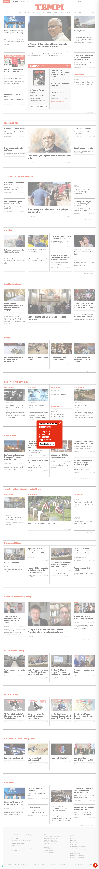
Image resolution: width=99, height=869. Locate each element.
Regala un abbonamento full (77, 855)
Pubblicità (73, 840)
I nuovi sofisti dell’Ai (59, 758)
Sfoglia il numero (37, 107)
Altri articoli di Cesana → (89, 327)
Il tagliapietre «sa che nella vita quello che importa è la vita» (83, 504)
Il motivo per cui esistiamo (14, 129)
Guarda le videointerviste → (89, 639)
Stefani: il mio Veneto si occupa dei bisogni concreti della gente (83, 463)
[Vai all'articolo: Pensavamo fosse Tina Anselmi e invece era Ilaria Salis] (84, 241)
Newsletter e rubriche (65, 12)
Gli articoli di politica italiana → (88, 273)
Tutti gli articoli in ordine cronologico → (87, 825)
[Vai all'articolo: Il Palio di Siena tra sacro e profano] (38, 348)
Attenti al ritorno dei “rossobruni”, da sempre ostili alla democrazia (60, 258)
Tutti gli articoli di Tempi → (89, 219)
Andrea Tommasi (54, 98)
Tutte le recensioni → (90, 532)
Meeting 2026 (22, 12)
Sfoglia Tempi (77, 12)
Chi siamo (72, 835)
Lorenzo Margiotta (78, 577)
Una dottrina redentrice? (13, 758)
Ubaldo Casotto (31, 162)
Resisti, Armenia (80, 31)
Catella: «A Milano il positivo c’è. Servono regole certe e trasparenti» (84, 551)
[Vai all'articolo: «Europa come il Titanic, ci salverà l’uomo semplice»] (84, 607)
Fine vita (49, 12)
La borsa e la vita (79, 387)
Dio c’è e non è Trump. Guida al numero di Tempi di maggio (83, 716)
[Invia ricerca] (94, 1)
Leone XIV (31, 12)
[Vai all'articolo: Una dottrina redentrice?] (14, 749)
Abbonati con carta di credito (78, 850)
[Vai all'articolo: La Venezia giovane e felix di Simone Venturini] (14, 241)
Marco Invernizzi (54, 267)
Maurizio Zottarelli (32, 529)
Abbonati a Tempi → (90, 112)
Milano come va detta (12, 563)
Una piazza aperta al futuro (84, 148)
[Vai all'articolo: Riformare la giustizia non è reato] (84, 661)
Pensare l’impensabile (59, 395)
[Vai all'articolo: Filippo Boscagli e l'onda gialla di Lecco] (38, 241)
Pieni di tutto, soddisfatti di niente (42, 524)
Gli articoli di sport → (90, 371)
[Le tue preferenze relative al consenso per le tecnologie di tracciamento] (2, 866)
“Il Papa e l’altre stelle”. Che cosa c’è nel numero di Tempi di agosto (14, 716)
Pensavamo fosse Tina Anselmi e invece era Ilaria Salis (84, 252)
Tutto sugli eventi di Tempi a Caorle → (87, 478)
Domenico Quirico (31, 216)
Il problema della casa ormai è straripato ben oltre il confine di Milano (37, 551)
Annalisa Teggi (32, 402)
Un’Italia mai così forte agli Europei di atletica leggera (83, 359)
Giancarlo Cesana (31, 51)
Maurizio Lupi (54, 570)
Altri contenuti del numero (58, 101)
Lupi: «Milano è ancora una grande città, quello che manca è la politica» (61, 565)
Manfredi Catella (77, 560)
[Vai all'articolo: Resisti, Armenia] (84, 22)
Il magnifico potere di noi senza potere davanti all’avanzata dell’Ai (83, 58)
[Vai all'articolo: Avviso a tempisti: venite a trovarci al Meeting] (14, 60)
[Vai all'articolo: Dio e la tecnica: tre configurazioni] (38, 749)
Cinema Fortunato (79, 74)
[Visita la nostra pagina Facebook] (7, 12)
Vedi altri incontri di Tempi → (89, 683)
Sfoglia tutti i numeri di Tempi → (88, 727)
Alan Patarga (78, 402)
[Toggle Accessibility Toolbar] (95, 865)
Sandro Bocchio (7, 365)
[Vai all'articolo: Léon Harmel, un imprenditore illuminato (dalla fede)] (49, 140)
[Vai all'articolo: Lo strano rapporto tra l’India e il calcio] (61, 348)
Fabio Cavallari (77, 136)
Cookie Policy (73, 844)
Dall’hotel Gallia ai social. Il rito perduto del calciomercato (14, 359)
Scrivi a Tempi (74, 837)
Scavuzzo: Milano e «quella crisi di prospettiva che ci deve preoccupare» (38, 570)
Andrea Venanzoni (55, 390)
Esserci (76, 182)
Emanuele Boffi (7, 136)
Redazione (6, 75)
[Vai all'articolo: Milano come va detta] (14, 553)
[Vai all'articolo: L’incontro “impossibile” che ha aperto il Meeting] (14, 22)
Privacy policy (74, 842)
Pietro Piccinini (77, 67)
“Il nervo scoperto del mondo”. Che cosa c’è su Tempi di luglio (36, 716)
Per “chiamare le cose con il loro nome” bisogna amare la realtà (14, 457)
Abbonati (6, 1)
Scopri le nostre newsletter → (89, 424)
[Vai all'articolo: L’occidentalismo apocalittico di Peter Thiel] (84, 749)
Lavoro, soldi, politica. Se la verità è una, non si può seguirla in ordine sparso (84, 306)
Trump (38, 12)
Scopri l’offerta (45, 444)
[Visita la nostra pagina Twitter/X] (5, 12)
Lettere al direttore (56, 406)
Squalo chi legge (55, 387)
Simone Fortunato (78, 77)
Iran (43, 12)
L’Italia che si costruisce (83, 129)
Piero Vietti (6, 37)
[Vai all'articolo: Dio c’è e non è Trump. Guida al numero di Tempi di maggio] (84, 705)
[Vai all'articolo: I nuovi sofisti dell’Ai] (61, 749)
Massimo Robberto (8, 157)
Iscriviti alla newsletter (76, 838)
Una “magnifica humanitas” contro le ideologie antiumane (84, 192)
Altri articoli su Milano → (89, 586)
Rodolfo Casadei (54, 88)
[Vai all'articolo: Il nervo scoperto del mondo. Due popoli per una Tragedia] (49, 193)
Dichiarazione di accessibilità (78, 846)
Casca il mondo (32, 387)
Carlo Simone (77, 517)
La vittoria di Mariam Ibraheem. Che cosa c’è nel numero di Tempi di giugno (61, 716)
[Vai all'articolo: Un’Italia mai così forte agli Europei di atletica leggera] (84, 348)
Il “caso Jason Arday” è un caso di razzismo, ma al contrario (84, 204)
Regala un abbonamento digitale (78, 857)
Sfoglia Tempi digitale (76, 848)
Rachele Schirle (7, 104)
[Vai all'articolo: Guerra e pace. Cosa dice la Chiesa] (14, 661)
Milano (55, 12)
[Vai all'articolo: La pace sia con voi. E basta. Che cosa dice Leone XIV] (49, 301)
